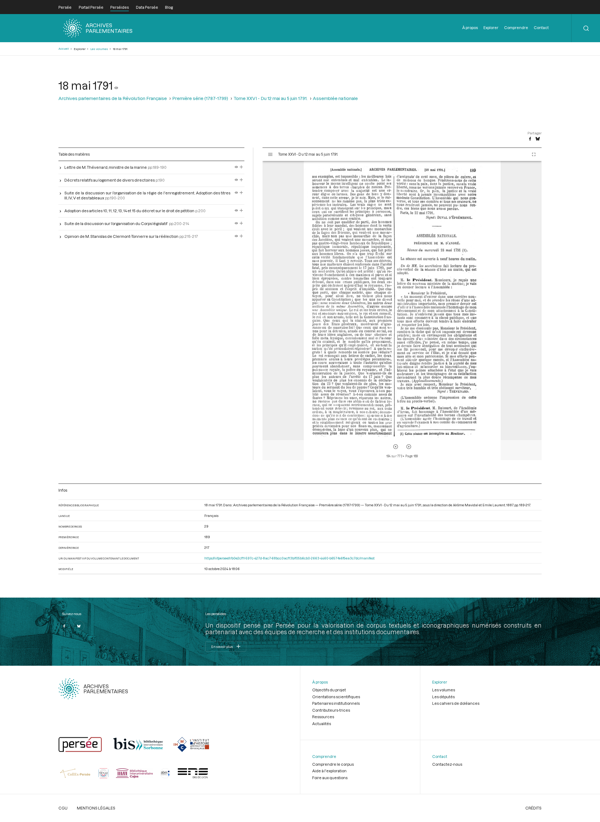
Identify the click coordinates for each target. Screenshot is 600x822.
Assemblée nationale (335, 98)
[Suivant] (408, 446)
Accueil (63, 48)
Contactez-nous (447, 764)
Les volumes (99, 49)
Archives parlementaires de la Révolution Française (112, 98)
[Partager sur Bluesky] (538, 139)
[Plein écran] (533, 154)
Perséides (119, 7)
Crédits (533, 808)
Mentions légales (96, 808)
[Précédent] (395, 446)
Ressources (323, 716)
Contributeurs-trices (331, 710)
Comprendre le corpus (333, 764)
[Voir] (116, 85)
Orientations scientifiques (336, 696)
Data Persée (147, 7)
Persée (65, 7)
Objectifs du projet (329, 690)
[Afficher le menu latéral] (270, 154)
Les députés (443, 696)
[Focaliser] (241, 167)
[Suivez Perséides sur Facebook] (64, 626)
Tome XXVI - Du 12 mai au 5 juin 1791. (270, 98)
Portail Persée (91, 7)
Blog (169, 7)
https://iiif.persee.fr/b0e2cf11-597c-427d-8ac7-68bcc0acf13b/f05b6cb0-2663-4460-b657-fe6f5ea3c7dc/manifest (289, 558)
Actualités (321, 723)
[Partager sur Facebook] (530, 139)
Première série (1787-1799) (200, 98)
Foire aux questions (330, 777)
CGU (63, 808)
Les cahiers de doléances (455, 703)
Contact (541, 27)
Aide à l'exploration (329, 771)
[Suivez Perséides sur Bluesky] (78, 626)
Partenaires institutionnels (336, 703)
